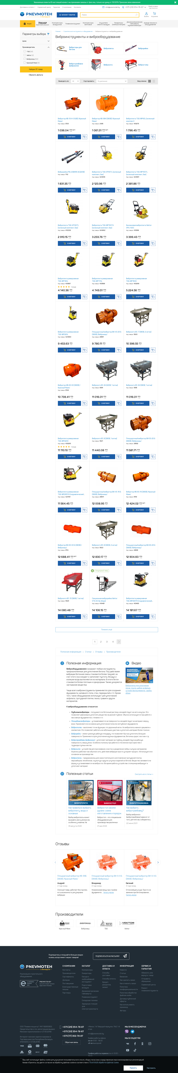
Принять (133, 1068)
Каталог (86, 966)
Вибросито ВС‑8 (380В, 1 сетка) (104, 439)
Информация (127, 966)
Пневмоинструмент (90, 997)
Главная (58, 31)
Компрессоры (87, 970)
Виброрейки (76, 734)
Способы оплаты (109, 979)
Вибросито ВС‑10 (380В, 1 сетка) (71, 598)
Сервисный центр (44, 7)
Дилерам (66, 980)
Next (158, 862)
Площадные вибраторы (80, 721)
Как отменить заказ (128, 983)
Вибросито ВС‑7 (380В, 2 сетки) (138, 332)
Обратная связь (71, 1042)
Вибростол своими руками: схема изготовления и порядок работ (109, 812)
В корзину (71, 137)
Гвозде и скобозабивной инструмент (88, 979)
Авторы (123, 1011)
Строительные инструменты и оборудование (78, 31)
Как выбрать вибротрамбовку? (135, 809)
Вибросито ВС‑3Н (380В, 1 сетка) (139, 385)
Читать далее (108, 893)
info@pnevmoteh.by (112, 7)
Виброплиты (76, 727)
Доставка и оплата (27, 7)
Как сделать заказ (127, 980)
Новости (123, 970)
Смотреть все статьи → (144, 774)
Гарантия (56, 7)
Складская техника (89, 1000)
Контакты (77, 7)
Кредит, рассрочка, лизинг (106, 984)
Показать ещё (106, 630)
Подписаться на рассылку (107, 956)
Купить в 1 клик (84, 136)
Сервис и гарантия (146, 967)
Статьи (123, 973)
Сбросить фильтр (36, 75)
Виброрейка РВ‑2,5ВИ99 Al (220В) (71, 172)
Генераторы (86, 973)
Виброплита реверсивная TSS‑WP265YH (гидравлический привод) (71, 494)
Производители (68, 973)
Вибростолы (76, 758)
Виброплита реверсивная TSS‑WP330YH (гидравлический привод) (139, 601)
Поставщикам (68, 983)
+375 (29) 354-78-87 (134, 7)
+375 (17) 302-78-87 (72, 1036)
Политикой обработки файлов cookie (104, 1063)
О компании (66, 7)
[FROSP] (42, 23)
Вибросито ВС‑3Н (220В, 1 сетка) (105, 385)
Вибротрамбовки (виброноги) (83, 740)
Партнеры (66, 993)
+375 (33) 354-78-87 (73, 1031)
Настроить (151, 1068)
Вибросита (75, 749)
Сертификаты (68, 977)
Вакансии (124, 977)
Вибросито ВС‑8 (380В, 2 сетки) (104, 545)
